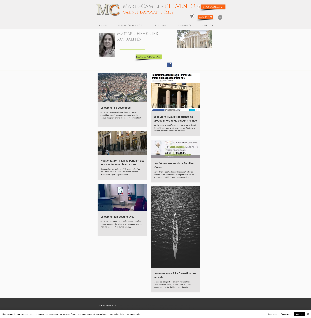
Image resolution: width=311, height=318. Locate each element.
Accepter (299, 314)
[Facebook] (220, 17)
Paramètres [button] (272, 314)
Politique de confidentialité (130, 314)
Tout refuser (286, 314)
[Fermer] (308, 314)
